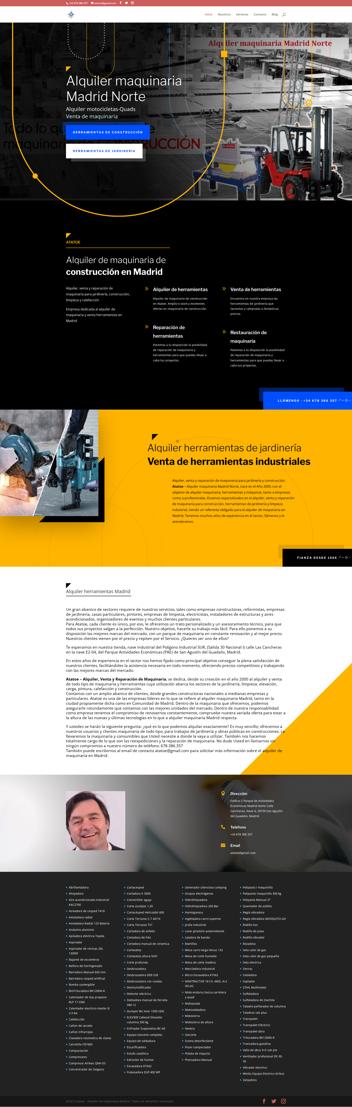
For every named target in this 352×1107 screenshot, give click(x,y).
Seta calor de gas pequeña (261, 956)
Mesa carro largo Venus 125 (204, 950)
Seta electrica (252, 962)
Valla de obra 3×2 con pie (260, 1050)
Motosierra (192, 1016)
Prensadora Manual (198, 1060)
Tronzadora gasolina (257, 1044)
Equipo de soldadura (141, 1041)
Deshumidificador (139, 987)
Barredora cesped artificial (87, 978)
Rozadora (249, 944)
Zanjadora (250, 1080)
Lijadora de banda (197, 937)
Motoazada (192, 1003)
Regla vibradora (253, 912)
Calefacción (77, 1019)
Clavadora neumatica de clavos (90, 1038)
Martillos (191, 944)
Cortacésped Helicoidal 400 (145, 912)
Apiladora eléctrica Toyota (86, 936)
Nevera (190, 1028)
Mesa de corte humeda (201, 956)
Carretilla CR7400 (80, 1044)
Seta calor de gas (254, 950)
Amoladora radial (80, 917)
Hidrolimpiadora (196, 900)
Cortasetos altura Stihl (142, 956)
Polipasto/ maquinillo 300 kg (262, 893)
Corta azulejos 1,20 (140, 906)
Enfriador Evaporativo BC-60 (146, 1028)
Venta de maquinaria (92, 116)
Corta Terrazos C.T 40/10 (143, 919)
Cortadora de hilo (139, 937)
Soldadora (250, 975)
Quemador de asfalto (257, 906)
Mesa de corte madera (200, 962)
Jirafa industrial (195, 925)
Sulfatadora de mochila (259, 1000)
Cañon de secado (80, 1026)
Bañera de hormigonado (85, 966)
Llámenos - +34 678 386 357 (307, 400)
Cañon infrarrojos (81, 1032)
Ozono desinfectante (199, 1041)
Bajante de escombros (84, 959)
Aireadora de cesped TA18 (87, 911)
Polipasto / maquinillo (258, 887)
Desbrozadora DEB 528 (142, 975)
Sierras (247, 969)
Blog (275, 14)
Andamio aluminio (81, 930)
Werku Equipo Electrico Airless (263, 1073)
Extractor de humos (140, 1060)
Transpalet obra (254, 1031)
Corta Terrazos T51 (140, 925)
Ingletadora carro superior (203, 919)
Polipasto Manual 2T (257, 900)
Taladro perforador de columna (264, 1006)
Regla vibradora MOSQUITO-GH (264, 919)
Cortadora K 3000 (139, 893)
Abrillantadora (79, 887)
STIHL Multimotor (254, 987)
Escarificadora (136, 1047)
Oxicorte (190, 1035)
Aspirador (75, 942)
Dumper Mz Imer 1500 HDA (145, 1011)
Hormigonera (194, 912)
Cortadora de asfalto (141, 931)
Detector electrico (139, 994)
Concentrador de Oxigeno (86, 1069)
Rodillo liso (250, 925)
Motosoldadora (195, 1010)
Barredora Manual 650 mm (87, 972)
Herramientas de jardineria (104, 151)
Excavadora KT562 (139, 1066)
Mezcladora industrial (200, 969)
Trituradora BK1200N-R (259, 1038)
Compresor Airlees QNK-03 (87, 1063)
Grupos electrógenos (199, 893)
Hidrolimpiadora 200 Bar (202, 906)
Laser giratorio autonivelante (204, 931)
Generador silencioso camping (206, 887)
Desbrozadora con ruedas (144, 981)
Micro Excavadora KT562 (201, 975)
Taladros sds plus (255, 1013)
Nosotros (224, 14)
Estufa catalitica (137, 1053)
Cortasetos (134, 950)
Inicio (208, 14)
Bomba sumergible (82, 984)
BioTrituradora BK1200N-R (87, 991)
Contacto (260, 14)
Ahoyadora (76, 893)
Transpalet (250, 1019)
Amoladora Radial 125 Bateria (89, 923)
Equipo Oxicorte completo (144, 1035)
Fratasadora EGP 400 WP (143, 1072)
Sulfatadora (251, 994)
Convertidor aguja (139, 900)
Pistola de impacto (197, 1053)
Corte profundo (137, 962)
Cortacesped (135, 887)
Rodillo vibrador (254, 937)
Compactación (78, 1051)
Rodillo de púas (253, 931)
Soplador (249, 981)
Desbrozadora (136, 969)
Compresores (78, 1057)
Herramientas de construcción (108, 132)
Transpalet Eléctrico (256, 1025)
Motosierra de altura (199, 1022)
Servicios (242, 14)
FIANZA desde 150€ (317, 557)
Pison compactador (198, 1047)
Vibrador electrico (255, 1067)
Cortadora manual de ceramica (148, 944)
